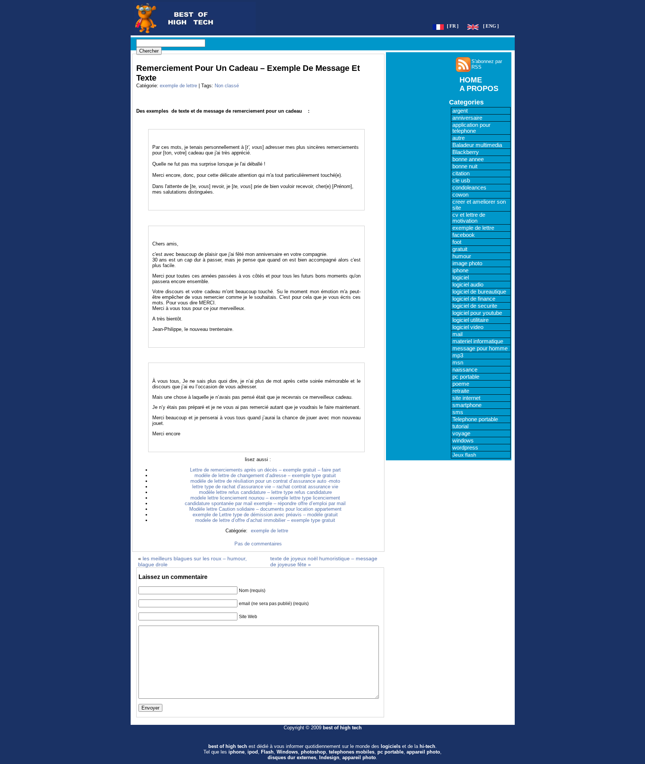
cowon (460, 195)
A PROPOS (478, 88)
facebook (463, 235)
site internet (466, 398)
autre (458, 138)
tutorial (460, 426)
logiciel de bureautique (479, 292)
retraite (460, 391)
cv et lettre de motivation (468, 218)
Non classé (227, 85)
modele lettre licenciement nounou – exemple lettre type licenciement (265, 498)
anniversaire (467, 118)
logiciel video (467, 327)
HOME (470, 80)
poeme (460, 384)
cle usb (461, 181)
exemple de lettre (178, 85)
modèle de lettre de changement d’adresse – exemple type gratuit (265, 475)
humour (461, 256)
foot (456, 242)
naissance (464, 370)
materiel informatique (477, 341)
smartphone (467, 405)
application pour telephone (471, 128)
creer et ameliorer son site (479, 205)
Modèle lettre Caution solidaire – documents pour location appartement (265, 509)
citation (461, 173)
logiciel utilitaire (470, 320)
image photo (467, 263)
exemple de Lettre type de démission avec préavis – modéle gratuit (265, 514)
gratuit (459, 249)
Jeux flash (464, 455)
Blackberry (465, 152)
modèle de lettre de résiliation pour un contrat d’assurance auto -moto (265, 481)
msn (457, 363)
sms (457, 412)
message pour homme (480, 348)
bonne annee (468, 159)
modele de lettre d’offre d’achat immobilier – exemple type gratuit (265, 520)
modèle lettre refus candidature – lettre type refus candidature (265, 492)
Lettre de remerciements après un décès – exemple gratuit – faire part (265, 470)
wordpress (465, 448)
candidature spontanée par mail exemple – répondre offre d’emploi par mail (265, 503)
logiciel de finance (473, 299)
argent (460, 111)
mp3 (457, 355)
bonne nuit (464, 166)
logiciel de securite (474, 306)
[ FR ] (452, 26)
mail (457, 334)
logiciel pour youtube (477, 313)
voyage (461, 433)
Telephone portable (475, 419)
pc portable (465, 377)
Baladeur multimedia (477, 145)
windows (463, 441)
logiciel (460, 278)
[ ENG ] (491, 26)
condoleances (469, 188)
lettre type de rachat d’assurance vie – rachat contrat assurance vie (265, 486)
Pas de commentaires (258, 544)
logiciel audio (467, 285)
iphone (460, 270)
